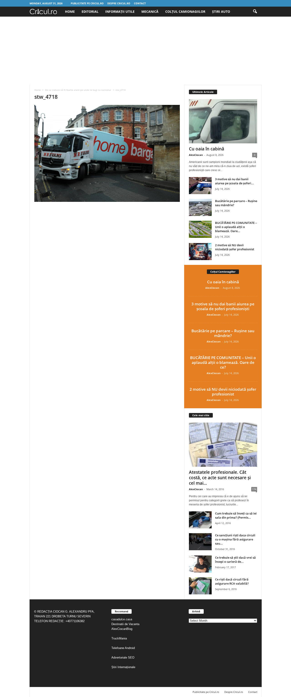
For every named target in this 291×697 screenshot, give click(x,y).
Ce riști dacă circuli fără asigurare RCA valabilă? (232, 581)
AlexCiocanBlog (121, 629)
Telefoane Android (123, 648)
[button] (255, 12)
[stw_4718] (107, 153)
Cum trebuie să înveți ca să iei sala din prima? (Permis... (236, 515)
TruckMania (119, 638)
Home (70, 11)
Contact (140, 3)
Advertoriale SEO (122, 657)
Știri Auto (221, 11)
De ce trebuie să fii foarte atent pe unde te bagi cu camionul (78, 89)
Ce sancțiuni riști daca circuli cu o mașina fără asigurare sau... (235, 539)
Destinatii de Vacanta (125, 624)
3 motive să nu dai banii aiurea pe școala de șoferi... (234, 181)
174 (254, 489)
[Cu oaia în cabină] (223, 121)
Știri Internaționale (123, 667)
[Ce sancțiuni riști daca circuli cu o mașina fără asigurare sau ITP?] (200, 541)
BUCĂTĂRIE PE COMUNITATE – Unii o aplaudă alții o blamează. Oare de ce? (223, 362)
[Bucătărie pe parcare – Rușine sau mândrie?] (200, 207)
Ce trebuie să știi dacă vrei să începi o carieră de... (235, 559)
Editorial (90, 11)
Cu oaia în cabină (206, 149)
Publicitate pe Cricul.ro (87, 3)
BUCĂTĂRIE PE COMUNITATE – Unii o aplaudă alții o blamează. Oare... (236, 227)
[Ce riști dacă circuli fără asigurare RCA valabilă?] (200, 585)
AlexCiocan (196, 155)
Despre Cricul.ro (118, 3)
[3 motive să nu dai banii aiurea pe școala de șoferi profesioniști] (200, 185)
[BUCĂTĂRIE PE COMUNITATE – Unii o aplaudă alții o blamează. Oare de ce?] (200, 229)
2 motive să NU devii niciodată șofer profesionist (234, 247)
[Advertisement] (145, 51)
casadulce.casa (121, 619)
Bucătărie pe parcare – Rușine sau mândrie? (222, 333)
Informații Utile (120, 11)
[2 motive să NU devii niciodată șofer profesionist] (200, 251)
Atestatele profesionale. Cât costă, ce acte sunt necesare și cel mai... (220, 477)
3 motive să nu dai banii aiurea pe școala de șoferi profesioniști (222, 306)
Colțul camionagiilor (185, 11)
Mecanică (149, 11)
